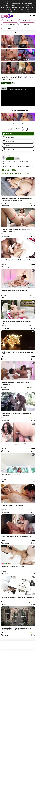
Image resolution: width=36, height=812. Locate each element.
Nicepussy (20, 11)
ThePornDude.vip (10, 24)
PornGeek (26, 24)
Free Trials (6, 3)
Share (7, 145)
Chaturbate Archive (9, 1)
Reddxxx (15, 7)
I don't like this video (12, 129)
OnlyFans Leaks (6, 7)
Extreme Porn (29, 5)
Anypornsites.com (27, 3)
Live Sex (4, 88)
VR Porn (10, 28)
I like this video (9, 129)
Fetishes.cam (9, 9)
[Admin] (4, 158)
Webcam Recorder (21, 1)
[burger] (34, 16)
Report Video (9, 137)
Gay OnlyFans (11, 11)
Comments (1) (9, 149)
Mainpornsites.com (18, 5)
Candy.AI (9, 21)
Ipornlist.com (7, 5)
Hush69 (27, 11)
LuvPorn (22, 7)
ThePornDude (26, 21)
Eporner (30, 1)
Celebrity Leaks (19, 9)
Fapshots (28, 9)
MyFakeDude (30, 7)
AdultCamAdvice (16, 3)
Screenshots (10, 141)
